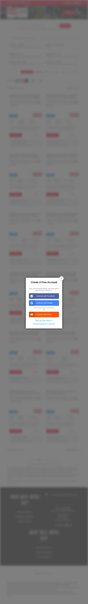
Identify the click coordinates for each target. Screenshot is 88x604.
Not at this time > (44, 320)
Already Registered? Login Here (44, 324)
